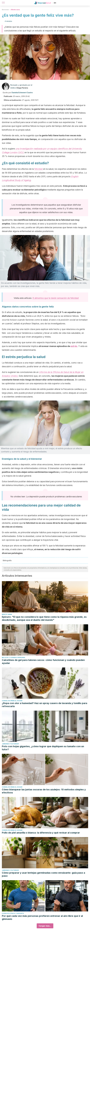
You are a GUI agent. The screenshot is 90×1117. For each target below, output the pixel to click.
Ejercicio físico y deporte (13, 913)
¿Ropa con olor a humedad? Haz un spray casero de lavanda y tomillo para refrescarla (44, 705)
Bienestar (5, 9)
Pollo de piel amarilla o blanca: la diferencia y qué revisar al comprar (41, 832)
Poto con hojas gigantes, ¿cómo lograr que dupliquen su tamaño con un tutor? (43, 748)
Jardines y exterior (10, 744)
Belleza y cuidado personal (13, 657)
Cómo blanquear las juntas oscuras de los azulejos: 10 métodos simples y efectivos (44, 791)
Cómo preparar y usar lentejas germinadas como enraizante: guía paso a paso (43, 874)
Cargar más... (45, 926)
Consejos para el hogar (12, 701)
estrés (74, 346)
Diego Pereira (22, 88)
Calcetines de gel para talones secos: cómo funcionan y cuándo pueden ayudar (43, 662)
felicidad (38, 169)
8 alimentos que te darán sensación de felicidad (56, 298)
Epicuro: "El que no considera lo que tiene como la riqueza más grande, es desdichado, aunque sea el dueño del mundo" (44, 618)
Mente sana (15, 9)
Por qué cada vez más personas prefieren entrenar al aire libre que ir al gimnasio (42, 917)
